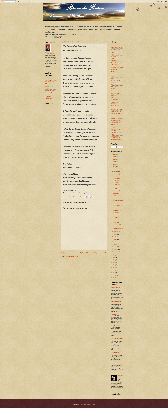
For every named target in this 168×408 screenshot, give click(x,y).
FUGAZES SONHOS (115, 120)
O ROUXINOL (114, 127)
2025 (114, 156)
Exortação (116, 207)
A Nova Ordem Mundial (116, 363)
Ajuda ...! (115, 195)
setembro (116, 231)
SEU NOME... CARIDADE (117, 109)
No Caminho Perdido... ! (116, 181)
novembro (116, 171)
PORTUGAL (113, 62)
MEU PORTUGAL (115, 78)
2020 (114, 255)
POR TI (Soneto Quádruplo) (114, 59)
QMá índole (116, 222)
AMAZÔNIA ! (114, 84)
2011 (114, 277)
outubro (116, 174)
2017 (114, 262)
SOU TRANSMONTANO (116, 116)
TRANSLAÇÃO (114, 86)
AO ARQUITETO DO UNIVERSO (115, 81)
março (115, 246)
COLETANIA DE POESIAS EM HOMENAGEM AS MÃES (117, 66)
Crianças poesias (49, 83)
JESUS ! (113, 88)
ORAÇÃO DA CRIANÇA (116, 113)
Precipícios (116, 203)
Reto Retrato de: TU (115, 122)
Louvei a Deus (114, 69)
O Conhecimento (115, 352)
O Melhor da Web (49, 86)
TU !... (112, 91)
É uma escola (116, 184)
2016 (114, 265)
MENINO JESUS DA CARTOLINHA (115, 130)
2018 (114, 260)
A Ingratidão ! (114, 314)
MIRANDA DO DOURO (116, 47)
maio (115, 241)
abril (115, 244)
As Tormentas (48, 78)
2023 (114, 161)
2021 (114, 166)
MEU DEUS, (114, 95)
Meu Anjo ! (113, 71)
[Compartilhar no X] (88, 197)
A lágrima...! (116, 193)
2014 (114, 270)
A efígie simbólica (117, 198)
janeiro (116, 251)
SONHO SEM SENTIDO (116, 111)
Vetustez (115, 215)
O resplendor (116, 205)
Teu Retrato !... (114, 56)
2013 (114, 272)
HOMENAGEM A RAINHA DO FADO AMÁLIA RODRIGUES (116, 138)
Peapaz (47, 88)
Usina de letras (48, 98)
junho (115, 239)
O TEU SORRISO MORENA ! (115, 103)
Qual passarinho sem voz (117, 225)
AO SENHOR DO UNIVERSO (115, 106)
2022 (114, 164)
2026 (114, 154)
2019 (114, 257)
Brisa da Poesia (50, 53)
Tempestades (116, 178)
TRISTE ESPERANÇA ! (116, 93)
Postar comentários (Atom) (71, 256)
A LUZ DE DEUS (115, 54)
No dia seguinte (117, 210)
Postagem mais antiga (100, 253)
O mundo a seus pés (118, 200)
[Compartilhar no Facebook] (90, 197)
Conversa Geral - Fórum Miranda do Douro (51, 81)
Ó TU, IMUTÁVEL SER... (116, 74)
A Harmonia (116, 217)
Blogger (93, 404)
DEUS (112, 76)
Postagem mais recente (68, 253)
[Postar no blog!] (87, 197)
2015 (114, 267)
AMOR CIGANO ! (115, 100)
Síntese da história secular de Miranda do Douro (116, 51)
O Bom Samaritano (115, 325)
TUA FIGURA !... (114, 124)
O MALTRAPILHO (115, 97)
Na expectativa (117, 190)
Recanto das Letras (49, 92)
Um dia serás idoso (118, 228)
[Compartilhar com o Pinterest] (92, 197)
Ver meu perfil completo (51, 68)
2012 (114, 275)
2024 (114, 159)
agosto (115, 234)
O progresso (116, 212)
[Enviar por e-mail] (85, 197)
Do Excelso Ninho (117, 176)
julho (115, 236)
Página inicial (84, 253)
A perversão (116, 219)
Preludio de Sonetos (50, 90)
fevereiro (116, 249)
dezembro (116, 169)
